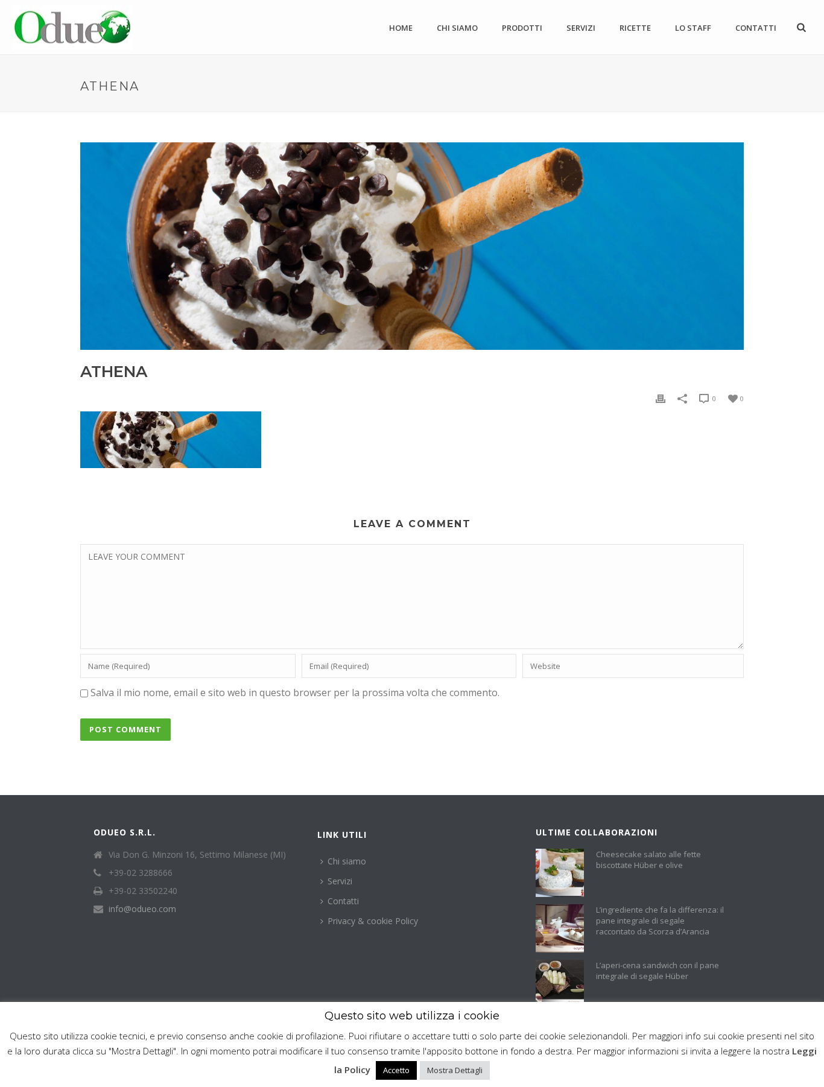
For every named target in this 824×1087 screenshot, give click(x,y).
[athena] (412, 246)
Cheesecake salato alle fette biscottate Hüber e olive (648, 859)
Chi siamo (457, 27)
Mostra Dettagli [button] (455, 1070)
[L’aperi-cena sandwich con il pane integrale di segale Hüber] (560, 984)
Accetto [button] (396, 1070)
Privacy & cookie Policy (373, 921)
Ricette (635, 27)
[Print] (660, 398)
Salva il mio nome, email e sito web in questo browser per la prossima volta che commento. (294, 692)
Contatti (755, 27)
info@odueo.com (142, 909)
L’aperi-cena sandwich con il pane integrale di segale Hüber (657, 970)
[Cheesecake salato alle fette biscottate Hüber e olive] (560, 873)
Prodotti (522, 27)
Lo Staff (693, 27)
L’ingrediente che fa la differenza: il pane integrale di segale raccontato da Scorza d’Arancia (660, 920)
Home (401, 27)
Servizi (580, 27)
